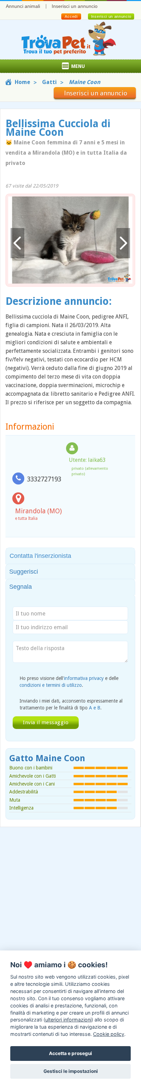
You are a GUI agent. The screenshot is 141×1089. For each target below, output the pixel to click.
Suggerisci (23, 571)
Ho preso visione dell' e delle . (69, 681)
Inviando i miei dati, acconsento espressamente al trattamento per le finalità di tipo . (71, 704)
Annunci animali (23, 6)
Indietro (17, 243)
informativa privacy (84, 678)
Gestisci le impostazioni (70, 1071)
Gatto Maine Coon (47, 758)
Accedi (71, 16)
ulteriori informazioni (68, 1019)
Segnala (20, 586)
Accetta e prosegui (70, 1053)
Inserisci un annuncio (75, 6)
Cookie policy (108, 1034)
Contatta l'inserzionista (40, 555)
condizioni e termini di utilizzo (51, 685)
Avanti (123, 243)
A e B (94, 707)
